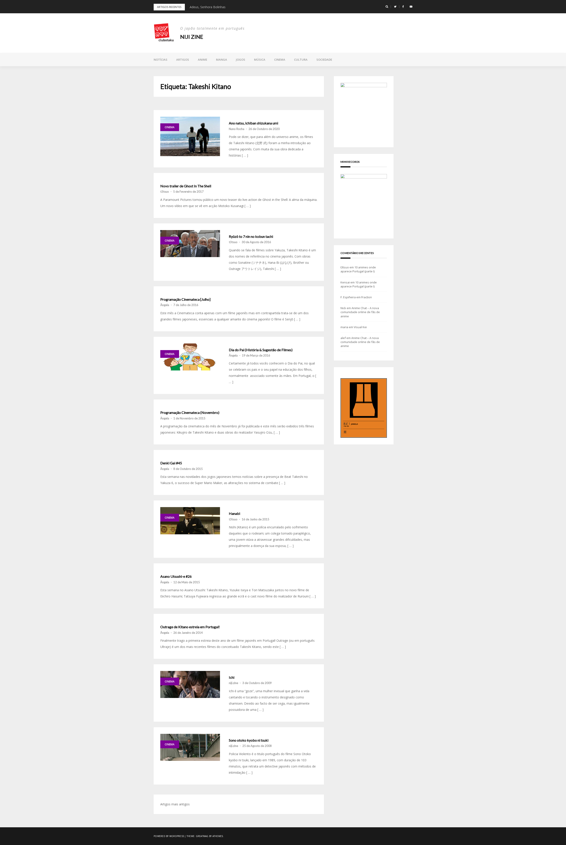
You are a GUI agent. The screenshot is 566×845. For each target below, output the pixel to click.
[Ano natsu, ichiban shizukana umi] (190, 136)
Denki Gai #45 (171, 463)
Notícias (160, 60)
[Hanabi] (190, 520)
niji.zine (233, 683)
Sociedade (324, 60)
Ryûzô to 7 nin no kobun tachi (251, 236)
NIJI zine (191, 36)
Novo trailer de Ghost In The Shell (185, 186)
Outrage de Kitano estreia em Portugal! (190, 627)
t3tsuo (164, 191)
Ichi (231, 677)
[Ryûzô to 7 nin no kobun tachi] (190, 243)
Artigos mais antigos (175, 804)
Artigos (182, 60)
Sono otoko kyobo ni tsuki (248, 740)
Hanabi (234, 514)
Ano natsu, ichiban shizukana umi (253, 123)
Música (259, 60)
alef (343, 338)
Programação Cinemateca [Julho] (185, 299)
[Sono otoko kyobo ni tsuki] (190, 747)
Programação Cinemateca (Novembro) (189, 413)
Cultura (301, 60)
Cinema (279, 60)
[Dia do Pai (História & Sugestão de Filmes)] (190, 356)
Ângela (164, 305)
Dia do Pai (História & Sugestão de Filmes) (261, 350)
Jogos (240, 60)
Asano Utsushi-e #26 (176, 576)
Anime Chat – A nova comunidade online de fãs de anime (360, 312)
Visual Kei (360, 327)
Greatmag (202, 836)
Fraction (366, 297)
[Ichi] (190, 684)
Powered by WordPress (169, 836)
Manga (221, 60)
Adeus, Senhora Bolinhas (208, 7)
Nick (343, 308)
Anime (202, 60)
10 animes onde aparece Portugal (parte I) (358, 269)
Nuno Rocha (236, 129)
